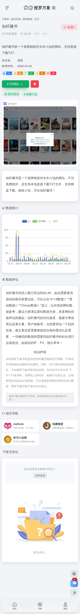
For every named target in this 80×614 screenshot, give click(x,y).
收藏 (71, 27)
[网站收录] (74, 574)
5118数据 (57, 299)
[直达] (36, 425)
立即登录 (40, 475)
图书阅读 (27, 18)
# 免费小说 (30, 94)
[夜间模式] (74, 592)
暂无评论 (12, 452)
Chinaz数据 (29, 305)
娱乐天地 (16, 18)
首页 (6, 18)
